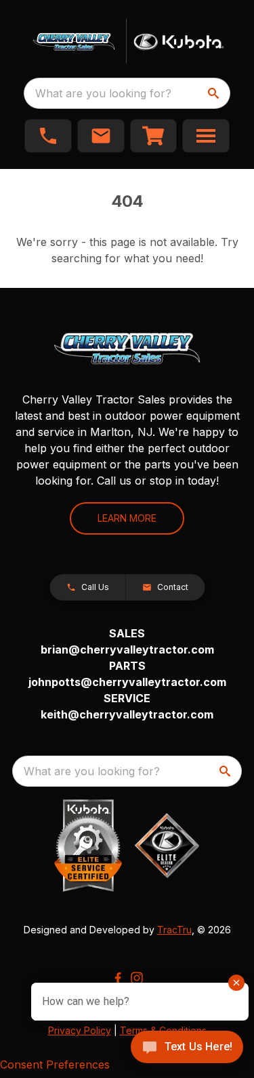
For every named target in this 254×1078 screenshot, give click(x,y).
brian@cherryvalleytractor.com (127, 649)
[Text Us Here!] (187, 1048)
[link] (153, 136)
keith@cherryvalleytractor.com (127, 714)
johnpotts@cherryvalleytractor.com (127, 682)
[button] (48, 136)
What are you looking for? (103, 93)
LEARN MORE (127, 518)
